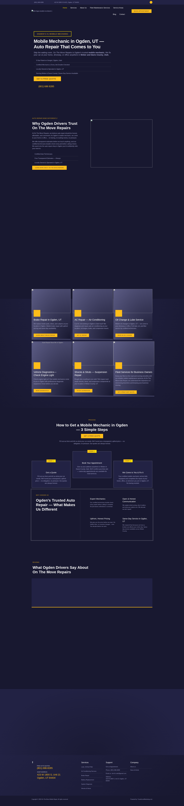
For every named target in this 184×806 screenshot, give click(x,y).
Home (65, 8)
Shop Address (42, 772)
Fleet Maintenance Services (100, 8)
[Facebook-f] (151, 2)
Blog (114, 14)
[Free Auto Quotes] (34, 767)
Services (73, 8)
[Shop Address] (34, 775)
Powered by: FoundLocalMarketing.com (141, 799)
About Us (83, 8)
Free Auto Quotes (43, 766)
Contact (122, 14)
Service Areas (118, 8)
